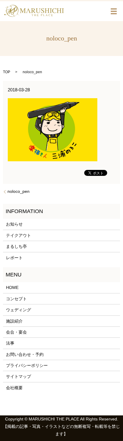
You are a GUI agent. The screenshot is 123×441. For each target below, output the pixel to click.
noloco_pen (18, 191)
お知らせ (14, 224)
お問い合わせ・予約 (25, 354)
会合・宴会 (16, 332)
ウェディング (18, 309)
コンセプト (16, 298)
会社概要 (14, 387)
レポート (14, 257)
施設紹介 (14, 321)
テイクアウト (18, 235)
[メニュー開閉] (114, 11)
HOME (12, 287)
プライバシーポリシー (27, 365)
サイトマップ (18, 376)
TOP (6, 72)
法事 (10, 343)
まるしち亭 (16, 246)
